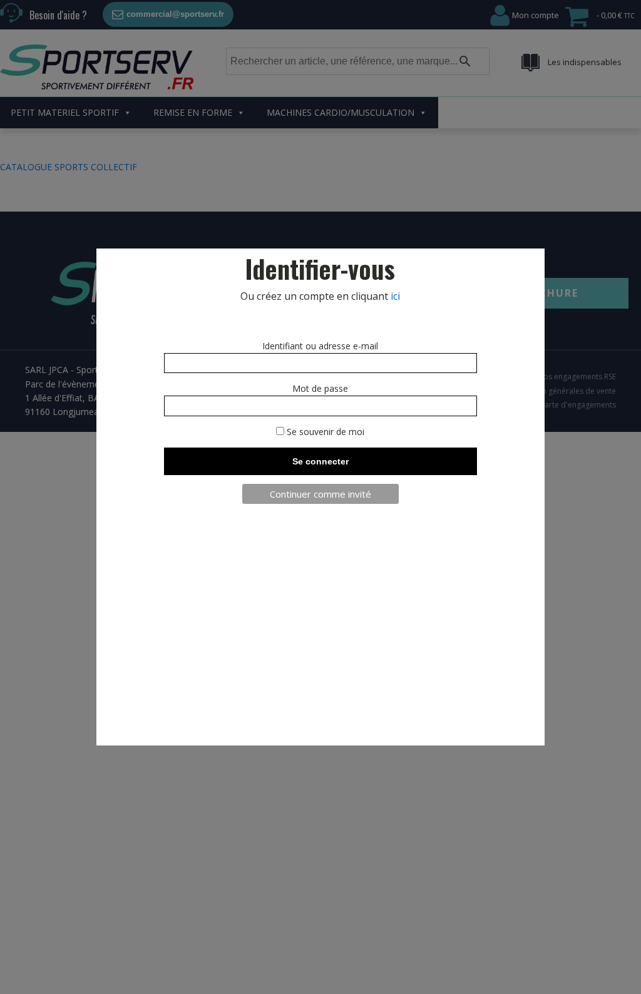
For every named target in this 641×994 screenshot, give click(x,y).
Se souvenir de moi (324, 432)
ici (395, 296)
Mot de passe (320, 388)
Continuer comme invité (320, 494)
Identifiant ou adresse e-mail (320, 346)
